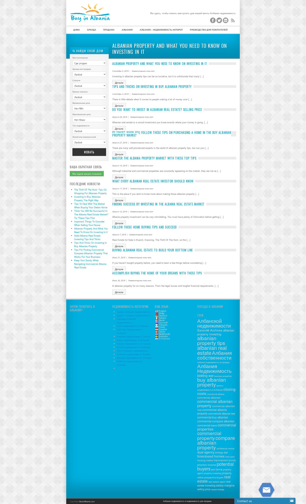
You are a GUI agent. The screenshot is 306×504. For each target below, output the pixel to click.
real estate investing (213, 483)
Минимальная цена (81, 102)
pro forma (216, 469)
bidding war (205, 375)
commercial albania (215, 394)
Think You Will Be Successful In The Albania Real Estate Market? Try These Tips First (91, 214)
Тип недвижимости (80, 125)
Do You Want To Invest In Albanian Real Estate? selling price (157, 109)
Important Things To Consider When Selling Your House (89, 223)
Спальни (76, 80)
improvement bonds (225, 460)
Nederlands (164, 334)
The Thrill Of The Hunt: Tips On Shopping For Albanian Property (90, 191)
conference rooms (225, 448)
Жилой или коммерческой (84, 136)
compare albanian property (216, 442)
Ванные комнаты (80, 91)
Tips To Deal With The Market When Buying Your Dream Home (90, 205)
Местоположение (80, 57)
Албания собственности (214, 355)
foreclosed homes (211, 456)
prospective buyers (213, 477)
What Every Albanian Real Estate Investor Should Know (153, 181)
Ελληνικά (164, 338)
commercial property (209, 435)
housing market (205, 460)
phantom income (206, 465)
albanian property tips (211, 340)
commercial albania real (221, 413)
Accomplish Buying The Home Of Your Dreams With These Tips (157, 273)
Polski (162, 327)
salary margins (225, 485)
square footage (217, 489)
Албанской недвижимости (214, 323)
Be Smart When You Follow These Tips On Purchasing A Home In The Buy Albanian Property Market (171, 133)
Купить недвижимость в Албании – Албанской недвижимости (96, 18)
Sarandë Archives (209, 330)
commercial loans (207, 425)
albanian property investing (215, 332)
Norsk (162, 320)
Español (163, 329)
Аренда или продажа (81, 69)
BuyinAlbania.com (87, 501)
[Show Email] (292, 501)
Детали (119, 82)
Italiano (162, 317)
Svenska (163, 336)
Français (163, 324)
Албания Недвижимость (214, 368)
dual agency (205, 452)
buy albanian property (211, 382)
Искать (89, 152)
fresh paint (229, 456)
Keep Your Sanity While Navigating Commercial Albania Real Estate (90, 264)
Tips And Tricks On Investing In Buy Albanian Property (90, 244)
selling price (204, 489)
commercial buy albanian (212, 417)
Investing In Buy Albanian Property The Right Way (87, 198)
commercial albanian (208, 397)
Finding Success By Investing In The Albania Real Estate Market (158, 204)
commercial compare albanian (215, 421)
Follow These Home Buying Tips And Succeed (144, 227)
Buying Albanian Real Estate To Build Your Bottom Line (152, 250)
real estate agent (216, 481)
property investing (212, 473)
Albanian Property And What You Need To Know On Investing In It (91, 230)
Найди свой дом (89, 51)
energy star (221, 452)
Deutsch (163, 315)
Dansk (162, 331)
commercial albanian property (215, 403)
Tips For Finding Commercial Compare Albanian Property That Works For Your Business (91, 253)
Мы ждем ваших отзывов (86, 173)
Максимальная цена (81, 114)
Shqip (162, 313)
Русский (163, 322)
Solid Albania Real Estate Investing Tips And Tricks (87, 237)
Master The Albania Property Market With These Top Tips (154, 158)
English (162, 311)
